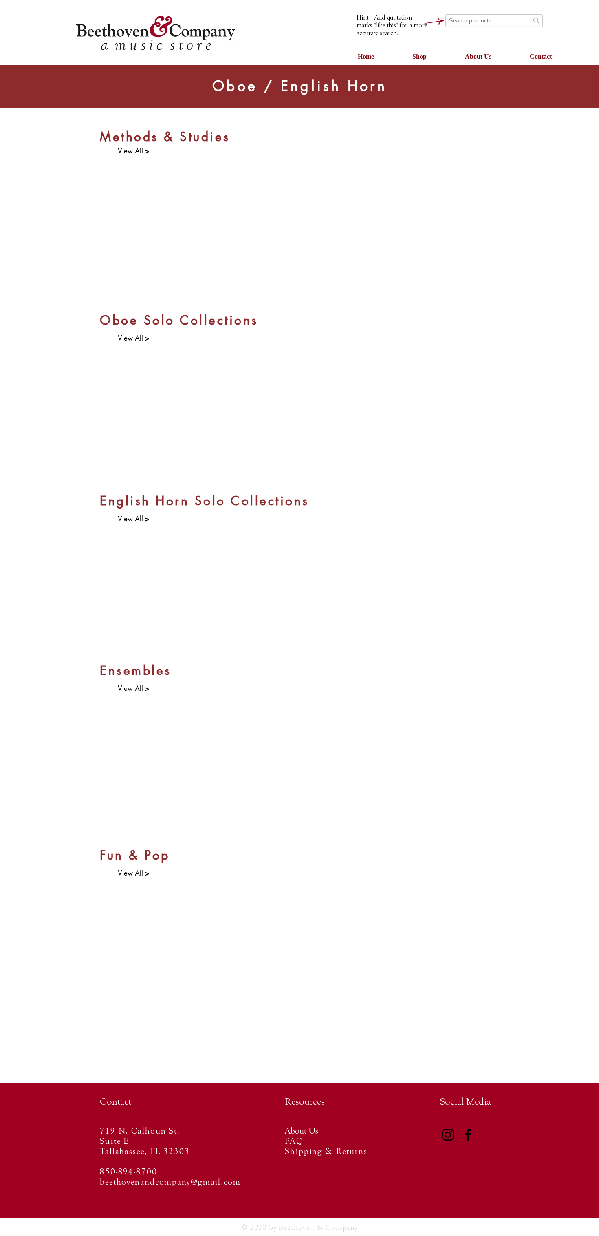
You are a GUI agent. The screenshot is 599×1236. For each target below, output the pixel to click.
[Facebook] (468, 1135)
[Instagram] (448, 1135)
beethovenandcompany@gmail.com (170, 1183)
